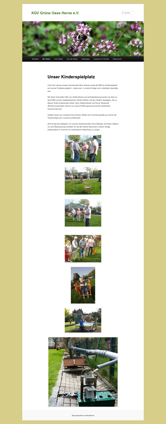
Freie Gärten (58, 59)
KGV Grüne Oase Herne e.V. (55, 12)
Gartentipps (86, 59)
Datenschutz (117, 59)
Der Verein (46, 59)
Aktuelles (35, 59)
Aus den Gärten (72, 59)
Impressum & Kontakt (101, 59)
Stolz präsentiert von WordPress (83, 415)
